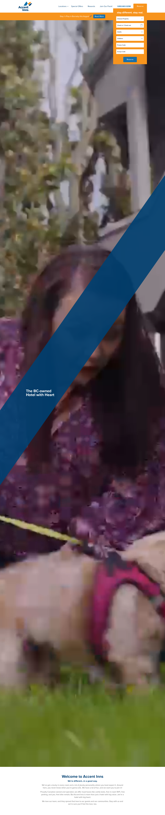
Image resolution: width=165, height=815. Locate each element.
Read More (99, 16)
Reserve (140, 6)
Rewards (91, 6)
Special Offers (77, 6)
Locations (62, 6)
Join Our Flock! (106, 6)
